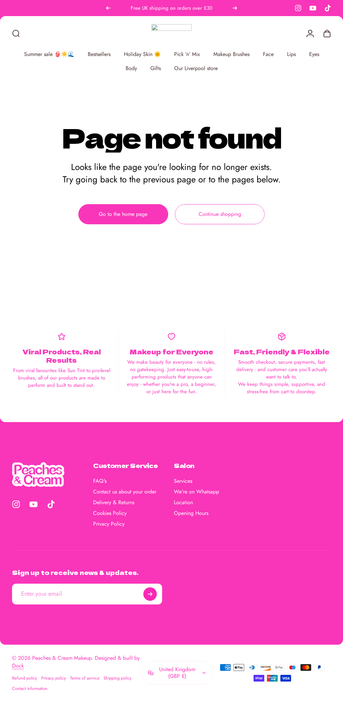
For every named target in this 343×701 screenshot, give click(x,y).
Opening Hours (191, 513)
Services (183, 481)
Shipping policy (118, 678)
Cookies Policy (110, 513)
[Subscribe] (150, 594)
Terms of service (84, 678)
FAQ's (100, 481)
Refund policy (24, 678)
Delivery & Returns (113, 502)
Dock (18, 665)
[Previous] (108, 8)
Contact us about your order (124, 491)
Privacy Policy (109, 524)
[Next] (234, 8)
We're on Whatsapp (196, 491)
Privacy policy (53, 678)
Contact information (30, 688)
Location (183, 502)
